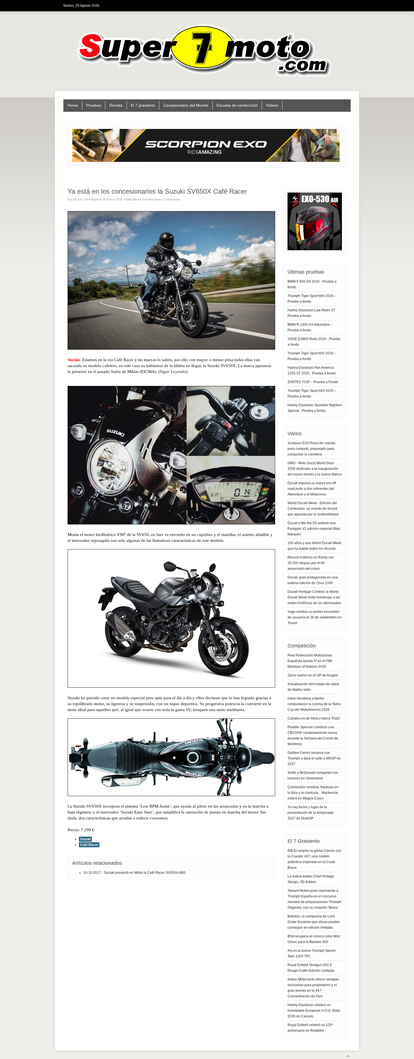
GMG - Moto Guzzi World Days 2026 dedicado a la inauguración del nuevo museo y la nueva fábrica (315, 468)
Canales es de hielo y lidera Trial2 (314, 718)
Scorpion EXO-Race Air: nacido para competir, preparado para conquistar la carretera (311, 448)
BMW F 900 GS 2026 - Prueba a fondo (312, 284)
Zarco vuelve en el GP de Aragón (313, 675)
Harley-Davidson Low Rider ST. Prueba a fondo (312, 313)
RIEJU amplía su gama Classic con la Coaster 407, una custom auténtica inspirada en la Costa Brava (314, 859)
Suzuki (85, 839)
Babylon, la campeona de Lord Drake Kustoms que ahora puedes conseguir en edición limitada (314, 922)
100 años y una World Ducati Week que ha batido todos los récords (314, 546)
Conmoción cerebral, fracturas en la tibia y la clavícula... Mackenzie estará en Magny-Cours (313, 792)
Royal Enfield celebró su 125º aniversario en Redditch (310, 1028)
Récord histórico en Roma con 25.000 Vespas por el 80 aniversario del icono (311, 563)
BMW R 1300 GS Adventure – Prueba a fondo (310, 327)
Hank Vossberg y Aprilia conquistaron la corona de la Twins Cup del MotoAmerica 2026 (314, 704)
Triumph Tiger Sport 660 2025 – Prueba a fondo (312, 393)
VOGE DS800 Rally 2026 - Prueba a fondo (314, 342)
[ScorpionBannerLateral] (315, 249)
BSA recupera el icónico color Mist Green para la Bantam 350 (314, 939)
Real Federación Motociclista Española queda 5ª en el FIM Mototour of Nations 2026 (310, 661)
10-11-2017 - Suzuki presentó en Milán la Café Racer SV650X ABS (134, 873)
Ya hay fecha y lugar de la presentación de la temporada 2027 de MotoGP (310, 812)
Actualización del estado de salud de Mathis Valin (313, 687)
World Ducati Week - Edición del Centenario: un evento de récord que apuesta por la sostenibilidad (313, 508)
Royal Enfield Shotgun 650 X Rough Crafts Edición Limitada (311, 968)
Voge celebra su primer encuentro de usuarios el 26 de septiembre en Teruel (315, 617)
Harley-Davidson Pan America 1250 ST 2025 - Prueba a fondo (312, 370)
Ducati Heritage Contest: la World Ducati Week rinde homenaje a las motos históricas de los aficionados (314, 597)
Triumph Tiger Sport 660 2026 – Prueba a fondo (312, 298)
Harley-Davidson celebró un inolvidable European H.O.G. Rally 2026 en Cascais (314, 1010)
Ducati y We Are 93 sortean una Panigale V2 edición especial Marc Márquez (314, 528)
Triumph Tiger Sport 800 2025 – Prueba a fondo (312, 356)
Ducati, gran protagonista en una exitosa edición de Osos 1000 (313, 580)
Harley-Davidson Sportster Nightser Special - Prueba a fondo (315, 408)
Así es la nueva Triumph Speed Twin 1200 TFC (311, 953)
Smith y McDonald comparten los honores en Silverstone (313, 775)
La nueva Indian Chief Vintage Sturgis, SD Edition (311, 879)
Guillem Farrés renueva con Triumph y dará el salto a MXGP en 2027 (314, 758)
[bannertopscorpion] (206, 161)
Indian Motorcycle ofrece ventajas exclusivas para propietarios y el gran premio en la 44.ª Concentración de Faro (313, 987)
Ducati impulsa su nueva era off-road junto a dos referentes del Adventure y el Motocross (312, 488)
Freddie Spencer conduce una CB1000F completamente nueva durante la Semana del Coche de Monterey (313, 735)
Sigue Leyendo (173, 371)
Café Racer (89, 845)
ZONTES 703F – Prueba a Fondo (313, 382)
